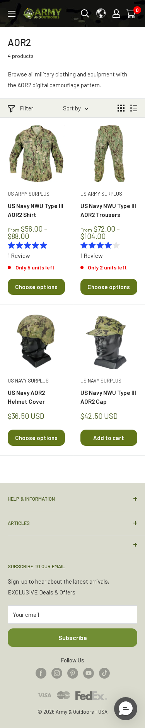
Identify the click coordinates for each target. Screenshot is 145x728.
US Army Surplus (28, 194)
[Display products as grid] (121, 108)
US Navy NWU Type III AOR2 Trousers (108, 210)
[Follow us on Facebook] (41, 673)
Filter (26, 108)
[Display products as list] (133, 108)
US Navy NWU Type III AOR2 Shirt (35, 210)
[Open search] (85, 13)
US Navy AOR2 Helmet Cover (26, 397)
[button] (125, 708)
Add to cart (108, 437)
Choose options (36, 286)
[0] (131, 13)
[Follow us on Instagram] (56, 673)
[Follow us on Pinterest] (72, 673)
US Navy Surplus (28, 381)
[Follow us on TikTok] (104, 673)
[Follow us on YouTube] (88, 673)
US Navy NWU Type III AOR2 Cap (108, 397)
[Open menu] (11, 14)
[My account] (116, 13)
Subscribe (72, 637)
